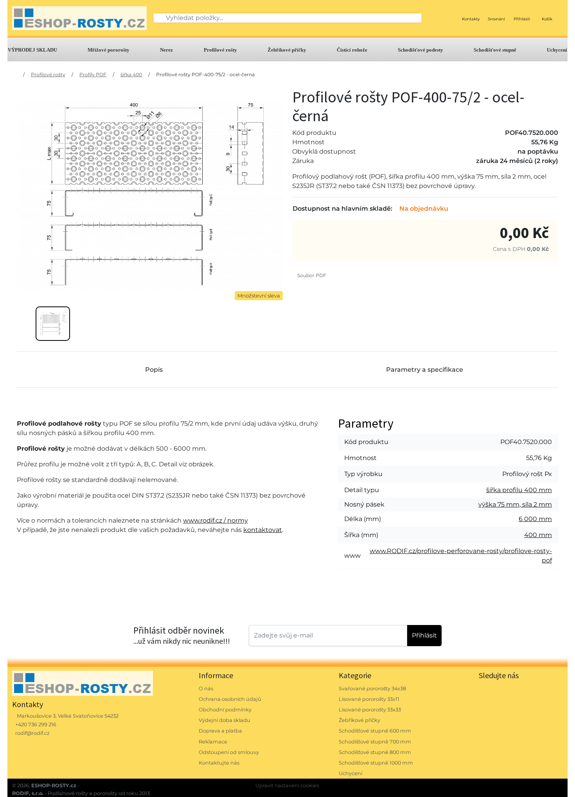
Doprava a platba (220, 731)
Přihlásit (424, 635)
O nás (206, 688)
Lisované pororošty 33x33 (370, 710)
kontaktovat (262, 530)
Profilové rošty (220, 50)
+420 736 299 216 (35, 724)
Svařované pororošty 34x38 (372, 688)
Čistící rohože (352, 50)
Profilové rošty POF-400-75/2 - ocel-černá (205, 74)
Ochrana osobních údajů (230, 699)
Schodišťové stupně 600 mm (375, 731)
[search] (159, 18)
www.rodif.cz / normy (215, 520)
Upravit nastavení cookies (287, 785)
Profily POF (92, 74)
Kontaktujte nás (219, 763)
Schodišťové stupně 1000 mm (376, 763)
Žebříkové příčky (287, 50)
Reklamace (213, 742)
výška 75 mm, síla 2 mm (515, 504)
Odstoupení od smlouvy (229, 752)
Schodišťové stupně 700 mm (375, 742)
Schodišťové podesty (420, 50)
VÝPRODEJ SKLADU (32, 50)
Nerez (166, 50)
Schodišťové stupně (495, 50)
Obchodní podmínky (225, 710)
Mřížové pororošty (108, 50)
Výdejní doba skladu (224, 720)
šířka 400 (131, 74)
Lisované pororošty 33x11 (369, 699)
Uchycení (557, 50)
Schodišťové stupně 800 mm (375, 752)
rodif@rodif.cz (32, 733)
